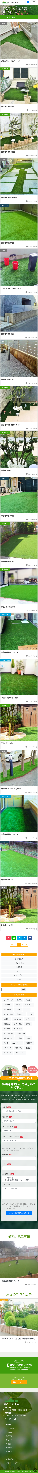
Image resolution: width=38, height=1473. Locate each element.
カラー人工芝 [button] (20, 1053)
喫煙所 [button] (28, 1048)
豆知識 (8, 1444)
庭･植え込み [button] (19, 959)
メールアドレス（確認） (12, 1136)
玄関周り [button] (7, 1019)
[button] (36, 1256)
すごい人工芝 (18, 1471)
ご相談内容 (6, 1184)
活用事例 (9, 1432)
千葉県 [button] (19, 1038)
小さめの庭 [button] (18, 1024)
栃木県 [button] (28, 1024)
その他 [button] (19, 979)
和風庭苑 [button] (29, 1043)
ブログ (8, 1455)
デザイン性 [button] (30, 1019)
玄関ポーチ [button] (21, 1014)
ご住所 (6, 1164)
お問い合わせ (10, 1459)
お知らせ (9, 1451)
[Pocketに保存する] (8, 938)
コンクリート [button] (17, 1043)
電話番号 (7, 1117)
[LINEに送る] (13, 938)
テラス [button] (26, 1009)
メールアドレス (9, 1127)
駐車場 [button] (28, 1038)
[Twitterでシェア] (19, 938)
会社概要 (9, 1447)
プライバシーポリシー (14, 1463)
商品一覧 (9, 1440)
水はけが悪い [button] (8, 1033)
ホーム (4, 17)
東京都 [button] (17, 1004)
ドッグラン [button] (18, 1029)
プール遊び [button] (7, 1004)
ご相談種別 (7, 1174)
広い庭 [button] (6, 1043)
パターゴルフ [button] (19, 975)
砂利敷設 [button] (7, 1024)
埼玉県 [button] (28, 1000)
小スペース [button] (7, 1048)
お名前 (6, 1107)
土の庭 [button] (17, 1009)
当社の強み (10, 1428)
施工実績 (9, 1436)
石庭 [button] (30, 1014)
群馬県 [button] (19, 1000)
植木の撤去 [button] (18, 1019)
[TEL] (28, 2)
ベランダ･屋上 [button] (19, 963)
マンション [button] (19, 971)
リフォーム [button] (7, 1053)
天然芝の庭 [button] (21, 1033)
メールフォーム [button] (20, 1382)
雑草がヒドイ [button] (8, 1038)
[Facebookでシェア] (30, 938)
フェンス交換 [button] (8, 1014)
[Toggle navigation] (33, 2)
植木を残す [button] (7, 1009)
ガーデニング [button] (8, 1000)
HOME (8, 1424)
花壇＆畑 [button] (7, 1029)
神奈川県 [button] (18, 1048)
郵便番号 (7, 1154)
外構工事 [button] (19, 967)
